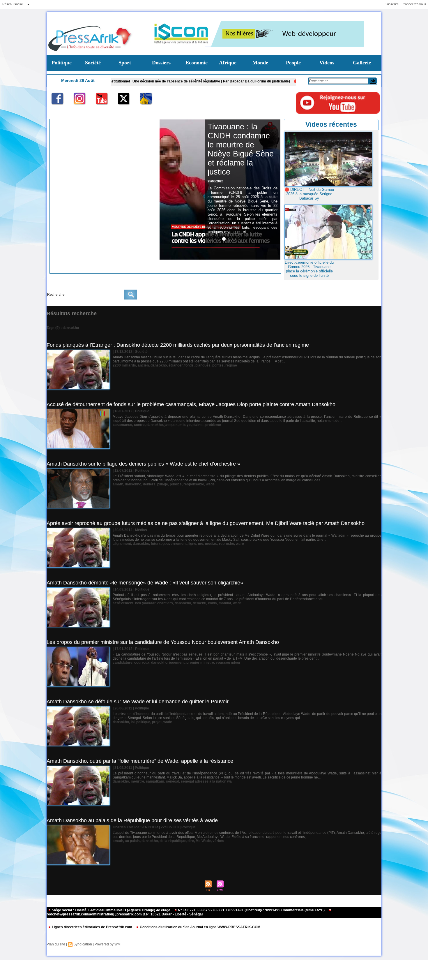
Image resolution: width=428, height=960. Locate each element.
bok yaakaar (145, 603)
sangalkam (155, 781)
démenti (199, 603)
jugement (177, 662)
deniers (149, 484)
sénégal (172, 781)
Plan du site (56, 944)
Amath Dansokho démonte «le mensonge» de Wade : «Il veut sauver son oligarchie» (145, 583)
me (200, 544)
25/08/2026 (215, 181)
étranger (176, 365)
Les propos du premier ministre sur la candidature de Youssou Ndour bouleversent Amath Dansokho (163, 642)
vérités (218, 841)
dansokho (159, 365)
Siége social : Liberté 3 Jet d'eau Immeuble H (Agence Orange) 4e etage (111, 910)
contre (139, 425)
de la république (173, 841)
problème (213, 425)
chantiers (165, 603)
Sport (125, 63)
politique (143, 722)
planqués (203, 365)
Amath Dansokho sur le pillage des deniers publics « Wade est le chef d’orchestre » (143, 464)
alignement (122, 544)
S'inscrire (392, 4)
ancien (143, 365)
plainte (198, 425)
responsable (193, 484)
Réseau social (12, 4)
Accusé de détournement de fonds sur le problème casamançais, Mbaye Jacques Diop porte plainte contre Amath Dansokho (191, 404)
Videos (326, 63)
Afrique (227, 63)
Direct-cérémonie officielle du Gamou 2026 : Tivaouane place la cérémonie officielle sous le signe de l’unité (309, 269)
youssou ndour (228, 662)
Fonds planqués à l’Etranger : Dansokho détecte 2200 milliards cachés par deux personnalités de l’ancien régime (178, 345)
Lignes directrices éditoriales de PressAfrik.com (92, 927)
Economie (196, 63)
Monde (260, 63)
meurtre (137, 781)
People (293, 63)
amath (118, 484)
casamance (122, 425)
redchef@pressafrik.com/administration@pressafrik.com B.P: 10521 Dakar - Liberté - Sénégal (125, 914)
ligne (192, 544)
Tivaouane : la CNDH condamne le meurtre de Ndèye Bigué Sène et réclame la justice (241, 149)
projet (157, 722)
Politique (62, 63)
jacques (171, 425)
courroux (141, 662)
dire (191, 841)
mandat (225, 603)
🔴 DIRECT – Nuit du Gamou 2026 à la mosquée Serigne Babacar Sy (309, 193)
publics (176, 484)
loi (133, 722)
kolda (212, 603)
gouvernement (174, 544)
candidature (122, 662)
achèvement (123, 603)
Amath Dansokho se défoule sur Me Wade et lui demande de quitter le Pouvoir (138, 701)
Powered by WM (108, 944)
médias (211, 544)
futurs (156, 544)
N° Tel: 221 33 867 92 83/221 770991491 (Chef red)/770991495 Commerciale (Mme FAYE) (251, 910)
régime (231, 365)
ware (240, 544)
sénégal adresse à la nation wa (206, 781)
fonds (189, 365)
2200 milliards (124, 365)
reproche (226, 544)
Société (93, 63)
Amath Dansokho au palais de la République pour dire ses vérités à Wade (132, 820)
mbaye (185, 425)
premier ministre (200, 662)
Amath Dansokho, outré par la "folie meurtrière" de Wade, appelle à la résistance (140, 761)
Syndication (82, 944)
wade (210, 484)
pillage (162, 484)
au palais (132, 841)
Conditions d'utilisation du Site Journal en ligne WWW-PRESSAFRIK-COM (199, 927)
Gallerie (362, 63)
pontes (218, 365)
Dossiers (161, 63)
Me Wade (203, 841)
